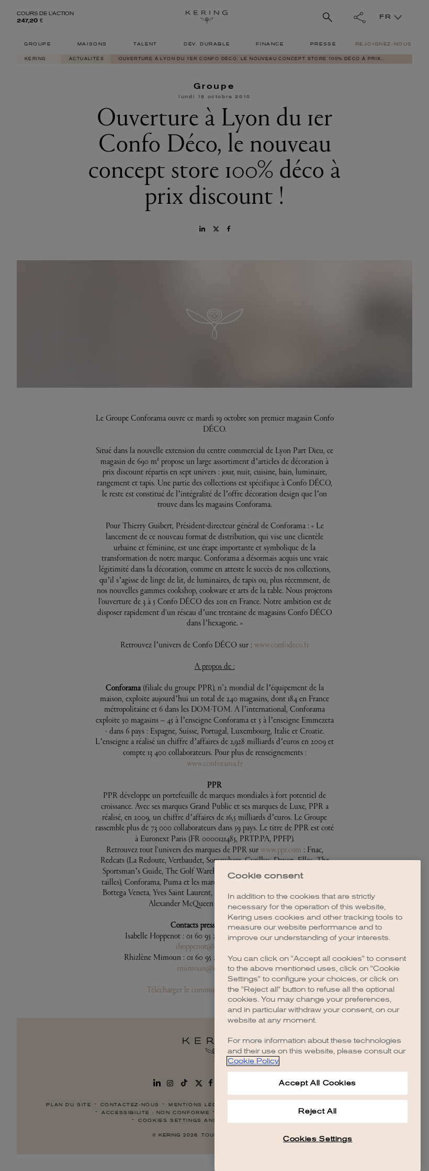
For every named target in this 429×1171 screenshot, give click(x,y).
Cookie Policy (253, 1061)
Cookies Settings (318, 1139)
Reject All (317, 1111)
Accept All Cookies (317, 1083)
